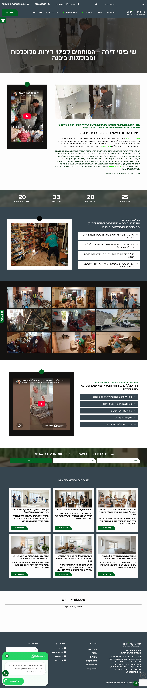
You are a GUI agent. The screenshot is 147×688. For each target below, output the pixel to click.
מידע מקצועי (71, 12)
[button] (3, 20)
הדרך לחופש (52, 12)
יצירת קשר (37, 12)
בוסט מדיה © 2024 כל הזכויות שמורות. (123, 683)
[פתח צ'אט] (135, 683)
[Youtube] (143, 4)
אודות (99, 12)
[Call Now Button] (5, 673)
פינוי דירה (111, 12)
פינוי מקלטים (115, 166)
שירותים (88, 12)
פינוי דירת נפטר (132, 139)
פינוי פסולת (105, 146)
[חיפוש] (96, 4)
